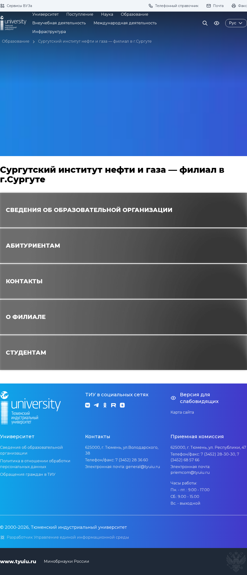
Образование (15, 41)
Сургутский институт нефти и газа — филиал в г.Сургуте (95, 41)
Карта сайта (182, 412)
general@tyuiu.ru (143, 466)
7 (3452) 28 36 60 (131, 460)
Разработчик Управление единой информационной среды (68, 537)
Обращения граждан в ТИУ (27, 474)
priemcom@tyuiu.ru (190, 472)
